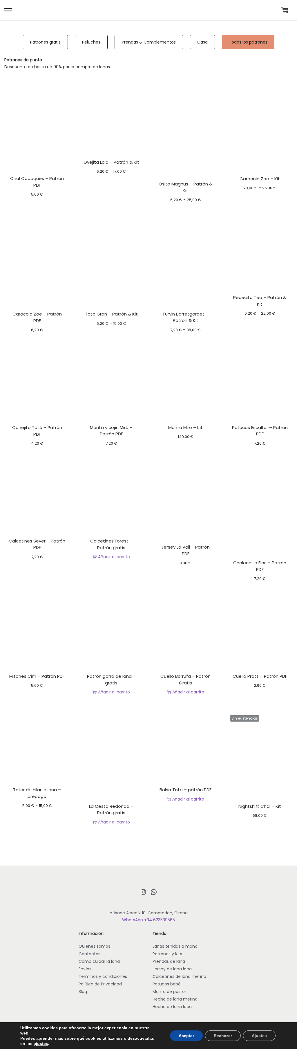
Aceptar (186, 1035)
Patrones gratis (45, 42)
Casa (202, 42)
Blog (83, 991)
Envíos (85, 969)
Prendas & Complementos (149, 42)
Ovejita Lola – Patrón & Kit (111, 162)
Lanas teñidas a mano (175, 946)
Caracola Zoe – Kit (260, 179)
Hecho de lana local (173, 1007)
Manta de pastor (169, 991)
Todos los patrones (248, 42)
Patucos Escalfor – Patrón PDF (260, 430)
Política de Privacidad (100, 984)
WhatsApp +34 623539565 (148, 920)
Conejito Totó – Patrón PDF (37, 430)
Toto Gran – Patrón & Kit (111, 314)
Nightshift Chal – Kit (259, 806)
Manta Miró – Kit (185, 427)
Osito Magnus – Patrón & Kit (185, 187)
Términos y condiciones (103, 976)
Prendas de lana (169, 961)
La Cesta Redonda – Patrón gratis (111, 809)
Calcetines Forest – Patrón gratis (111, 544)
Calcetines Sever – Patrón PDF (37, 544)
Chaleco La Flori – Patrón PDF (259, 566)
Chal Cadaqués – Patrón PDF (37, 181)
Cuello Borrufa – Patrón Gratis (185, 679)
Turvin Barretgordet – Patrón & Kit (185, 317)
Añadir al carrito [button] (114, 557)
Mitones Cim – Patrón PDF (37, 676)
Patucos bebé (167, 984)
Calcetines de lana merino (179, 976)
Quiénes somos (94, 946)
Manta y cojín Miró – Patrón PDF (111, 430)
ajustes (41, 1043)
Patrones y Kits (167, 954)
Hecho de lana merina (175, 999)
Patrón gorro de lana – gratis (111, 679)
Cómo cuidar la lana (99, 961)
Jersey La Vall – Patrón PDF (185, 550)
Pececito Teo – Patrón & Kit (259, 300)
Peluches (91, 42)
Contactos (89, 954)
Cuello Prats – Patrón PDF (260, 676)
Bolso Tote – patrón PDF (185, 790)
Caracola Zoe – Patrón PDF (37, 317)
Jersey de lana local (173, 969)
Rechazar (223, 1035)
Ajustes (259, 1035)
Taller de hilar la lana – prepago (37, 793)
